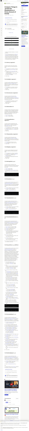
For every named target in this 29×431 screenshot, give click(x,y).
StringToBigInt (12, 284)
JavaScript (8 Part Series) (8, 369)
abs (8, 129)
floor (7, 129)
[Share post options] (1, 37)
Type (7, 68)
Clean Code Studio (8, 3)
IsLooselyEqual (9, 327)
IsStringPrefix (9, 271)
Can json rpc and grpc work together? (24, 24)
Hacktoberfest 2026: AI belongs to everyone (24, 36)
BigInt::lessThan (11, 286)
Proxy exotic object (12, 71)
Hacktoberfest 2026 (23, 41)
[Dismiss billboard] (28, 421)
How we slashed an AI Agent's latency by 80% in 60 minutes (11, 390)
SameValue (14, 366)
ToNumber (13, 327)
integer (17, 273)
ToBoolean (7, 155)
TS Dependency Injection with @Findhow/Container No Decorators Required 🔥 (24, 20)
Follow (24, 5)
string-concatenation (13, 170)
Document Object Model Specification (24, 27)
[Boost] (1, 35)
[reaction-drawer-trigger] (1, 29)
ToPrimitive (11, 263)
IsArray (10, 74)
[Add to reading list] (1, 33)
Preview (10, 402)
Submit (7, 402)
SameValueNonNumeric (11, 190)
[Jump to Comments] (1, 31)
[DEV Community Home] (1, 0)
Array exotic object (13, 69)
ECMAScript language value (12, 83)
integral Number (8, 125)
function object (16, 97)
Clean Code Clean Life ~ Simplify (10, 29)
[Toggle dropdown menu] (18, 379)
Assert (7, 115)
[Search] (2, 0)
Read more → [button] (11, 420)
